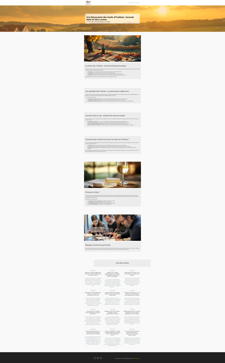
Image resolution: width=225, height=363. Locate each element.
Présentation (131, 2)
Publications (137, 2)
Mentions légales (136, 358)
